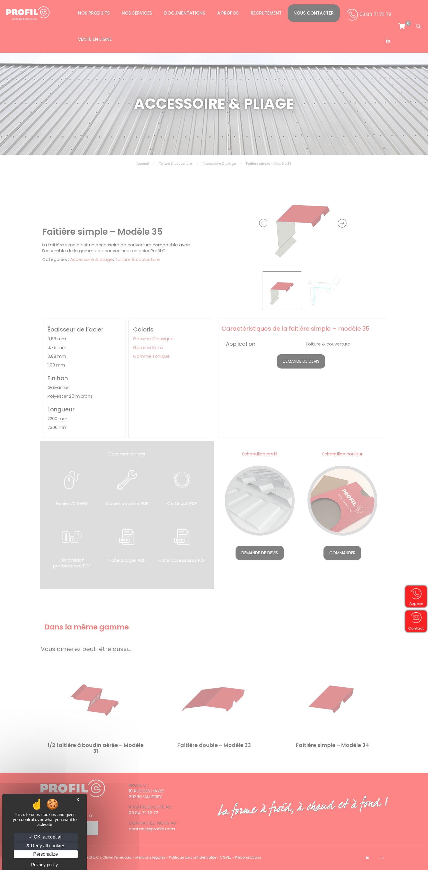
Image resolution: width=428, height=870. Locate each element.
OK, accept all (48, 836)
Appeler (416, 603)
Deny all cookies (47, 845)
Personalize (45, 854)
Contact (416, 628)
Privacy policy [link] (44, 864)
